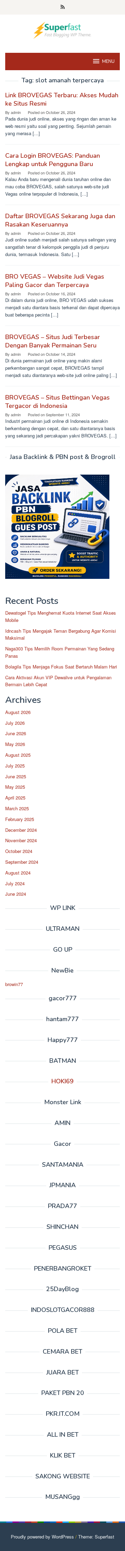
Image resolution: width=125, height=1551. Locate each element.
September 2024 (21, 862)
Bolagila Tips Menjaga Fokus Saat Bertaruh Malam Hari (61, 666)
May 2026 (15, 744)
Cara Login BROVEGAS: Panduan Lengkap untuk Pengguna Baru (52, 159)
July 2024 (15, 883)
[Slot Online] (62, 29)
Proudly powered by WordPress (42, 1536)
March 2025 (17, 808)
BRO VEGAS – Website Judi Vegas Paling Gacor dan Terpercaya (54, 280)
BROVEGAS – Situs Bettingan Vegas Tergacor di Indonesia (57, 401)
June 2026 (15, 733)
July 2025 (15, 765)
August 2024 (18, 872)
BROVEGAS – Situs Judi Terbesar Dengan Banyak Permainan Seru (52, 341)
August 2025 (18, 755)
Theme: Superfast (96, 1536)
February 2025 (19, 819)
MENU (108, 61)
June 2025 (15, 776)
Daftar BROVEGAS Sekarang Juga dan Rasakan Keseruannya (60, 220)
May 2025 (15, 786)
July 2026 (15, 723)
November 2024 (21, 840)
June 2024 (15, 894)
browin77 (14, 984)
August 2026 (18, 712)
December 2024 (21, 830)
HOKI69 (62, 1081)
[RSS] (62, 7)
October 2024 (18, 851)
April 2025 (15, 797)
